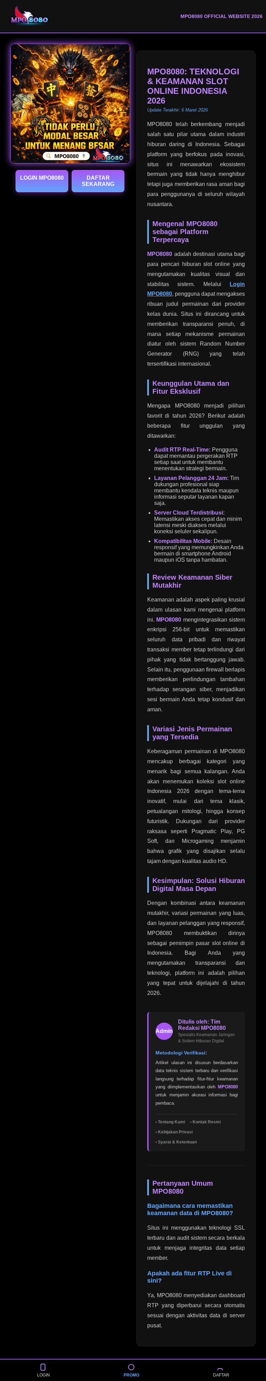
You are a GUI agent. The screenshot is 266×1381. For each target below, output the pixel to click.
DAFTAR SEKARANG (98, 181)
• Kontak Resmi (205, 1122)
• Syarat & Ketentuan (176, 1142)
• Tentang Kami (170, 1122)
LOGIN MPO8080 (42, 178)
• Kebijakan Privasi (174, 1132)
